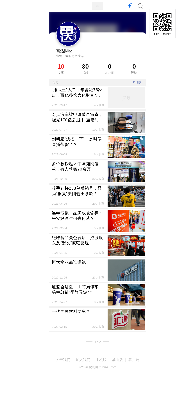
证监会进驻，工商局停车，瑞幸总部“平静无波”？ (77, 289)
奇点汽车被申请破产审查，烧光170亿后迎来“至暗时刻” (77, 117)
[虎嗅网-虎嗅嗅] (130, 6)
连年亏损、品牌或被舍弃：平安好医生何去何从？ (77, 216)
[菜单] (56, 5)
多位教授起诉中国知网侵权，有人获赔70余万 (75, 166)
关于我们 (63, 360)
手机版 (101, 360)
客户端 (133, 360)
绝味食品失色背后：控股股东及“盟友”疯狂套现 (77, 240)
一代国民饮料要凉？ (71, 311)
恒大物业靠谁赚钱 (69, 262)
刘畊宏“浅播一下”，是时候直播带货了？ (77, 142)
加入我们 (83, 360)
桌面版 (117, 360)
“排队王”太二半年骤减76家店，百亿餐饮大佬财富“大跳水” (77, 92)
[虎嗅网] (97, 6)
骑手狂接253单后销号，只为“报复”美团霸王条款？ (77, 191)
